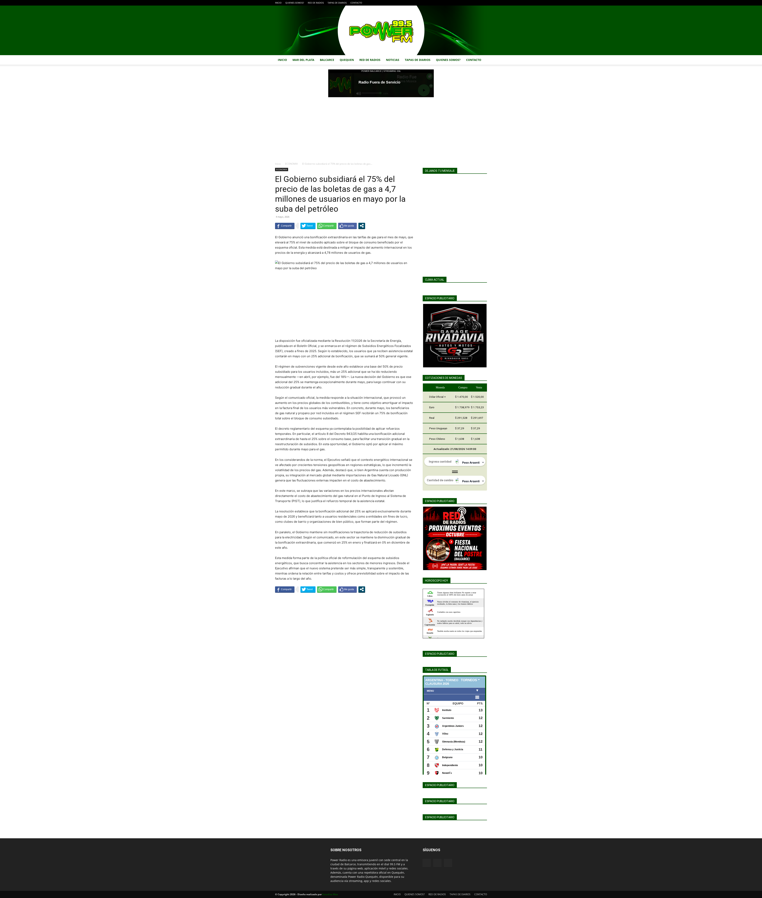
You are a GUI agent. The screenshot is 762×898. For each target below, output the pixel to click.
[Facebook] (471, 3)
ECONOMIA (291, 163)
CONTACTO (356, 2)
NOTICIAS (392, 60)
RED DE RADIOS (316, 2)
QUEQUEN (347, 60)
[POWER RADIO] (381, 30)
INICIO (278, 2)
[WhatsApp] (484, 3)
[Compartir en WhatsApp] (327, 226)
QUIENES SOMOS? (294, 2)
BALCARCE (327, 60)
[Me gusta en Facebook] (347, 226)
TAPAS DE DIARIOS (337, 2)
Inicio (278, 163)
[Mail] (477, 3)
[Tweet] (308, 226)
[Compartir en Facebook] (284, 226)
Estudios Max (330, 894)
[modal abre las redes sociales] (361, 226)
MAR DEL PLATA (303, 60)
